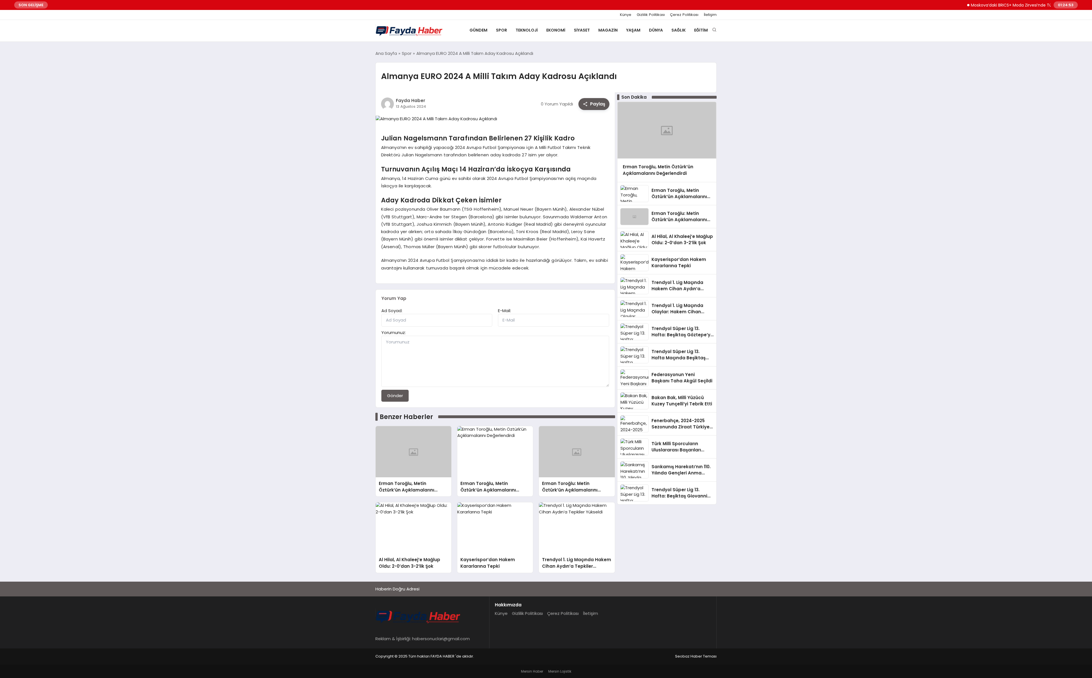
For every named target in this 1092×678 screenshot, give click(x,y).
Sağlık (678, 30)
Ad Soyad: (391, 311)
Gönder (395, 396)
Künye (625, 14)
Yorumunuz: (393, 332)
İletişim (710, 14)
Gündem (478, 30)
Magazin (608, 30)
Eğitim (701, 30)
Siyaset (582, 30)
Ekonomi (555, 30)
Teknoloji (527, 30)
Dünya (656, 30)
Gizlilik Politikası (651, 14)
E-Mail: (504, 311)
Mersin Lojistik (559, 671)
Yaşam (633, 30)
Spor (501, 30)
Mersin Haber (532, 671)
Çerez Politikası (684, 14)
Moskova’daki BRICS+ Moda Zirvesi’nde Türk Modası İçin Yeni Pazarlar (1022, 5)
